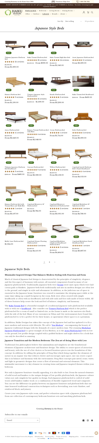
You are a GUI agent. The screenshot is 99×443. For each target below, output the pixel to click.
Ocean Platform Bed (57, 130)
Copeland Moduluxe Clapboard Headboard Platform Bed (58, 243)
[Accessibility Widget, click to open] (96, 433)
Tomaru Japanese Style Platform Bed (36, 95)
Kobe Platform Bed (79, 130)
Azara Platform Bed (12, 130)
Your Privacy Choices (56, 438)
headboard (26, 309)
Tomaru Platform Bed (58, 309)
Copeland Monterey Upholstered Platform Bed (59, 205)
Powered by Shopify (26, 436)
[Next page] (55, 262)
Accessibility (41, 438)
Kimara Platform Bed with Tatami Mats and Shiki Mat (15, 205)
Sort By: (61, 21)
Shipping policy (74, 436)
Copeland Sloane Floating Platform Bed (37, 242)
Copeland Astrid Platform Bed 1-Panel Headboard (81, 168)
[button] (32, 10)
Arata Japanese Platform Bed (83, 57)
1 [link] (44, 262)
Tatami (60, 285)
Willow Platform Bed (57, 167)
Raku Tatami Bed (16, 306)
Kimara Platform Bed (12, 94)
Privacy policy (49, 436)
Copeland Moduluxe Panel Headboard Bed (82, 242)
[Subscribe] (37, 420)
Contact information (87, 436)
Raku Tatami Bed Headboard (83, 94)
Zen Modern (57, 325)
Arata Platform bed (73, 331)
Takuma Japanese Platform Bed (15, 58)
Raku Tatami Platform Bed (37, 57)
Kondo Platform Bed (57, 94)
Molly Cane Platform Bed (14, 241)
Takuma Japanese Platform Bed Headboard (15, 168)
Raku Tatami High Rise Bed (60, 57)
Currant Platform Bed (35, 167)
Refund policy (39, 436)
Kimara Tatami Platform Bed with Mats (38, 131)
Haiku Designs (15, 436)
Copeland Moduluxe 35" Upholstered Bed (81, 205)
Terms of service (61, 436)
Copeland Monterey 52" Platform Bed (36, 205)
